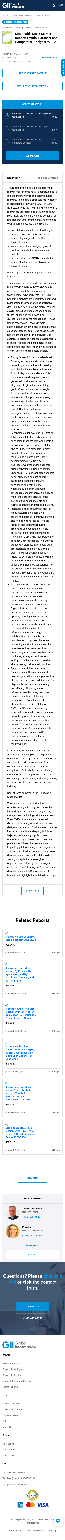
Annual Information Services (17, 1381)
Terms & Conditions (35, 1530)
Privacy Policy (15, 1530)
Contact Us (33, 1306)
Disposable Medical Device (15, 22)
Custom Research (11, 1415)
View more (33, 1177)
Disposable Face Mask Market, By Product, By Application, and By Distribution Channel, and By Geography (19, 974)
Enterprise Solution (12, 1409)
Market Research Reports (22, 15)
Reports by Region (11, 1375)
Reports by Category (13, 1369)
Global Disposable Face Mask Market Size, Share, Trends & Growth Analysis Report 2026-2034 (20, 1132)
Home (5, 15)
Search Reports (10, 1363)
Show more (32, 890)
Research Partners (12, 1403)
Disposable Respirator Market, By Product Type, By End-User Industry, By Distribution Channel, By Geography (19, 1053)
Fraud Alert (8, 1455)
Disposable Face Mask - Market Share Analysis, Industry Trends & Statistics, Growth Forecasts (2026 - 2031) (18, 1093)
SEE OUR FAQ (32, 1245)
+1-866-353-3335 (32, 1318)
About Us (7, 1427)
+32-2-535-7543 (31, 1217)
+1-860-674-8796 (32, 1235)
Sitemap (52, 1530)
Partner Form (9, 1449)
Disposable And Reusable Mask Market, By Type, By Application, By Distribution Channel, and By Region (20, 1013)
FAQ (4, 1421)
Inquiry (32, 1254)
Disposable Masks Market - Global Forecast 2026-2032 (20, 938)
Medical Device (43, 15)
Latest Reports (10, 1387)
